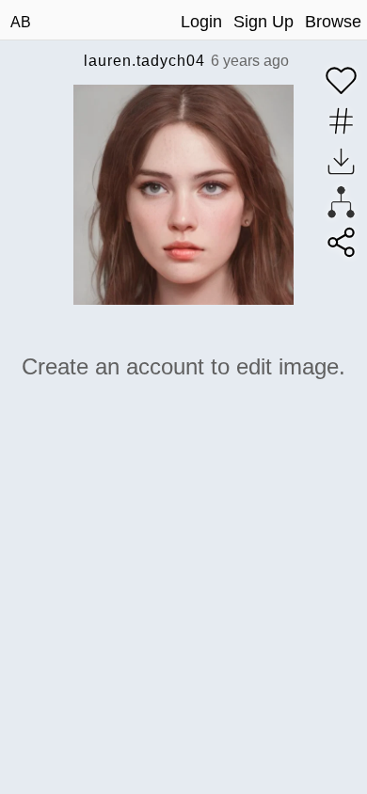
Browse (333, 21)
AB (20, 22)
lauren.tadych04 (144, 61)
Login (201, 21)
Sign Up (263, 21)
